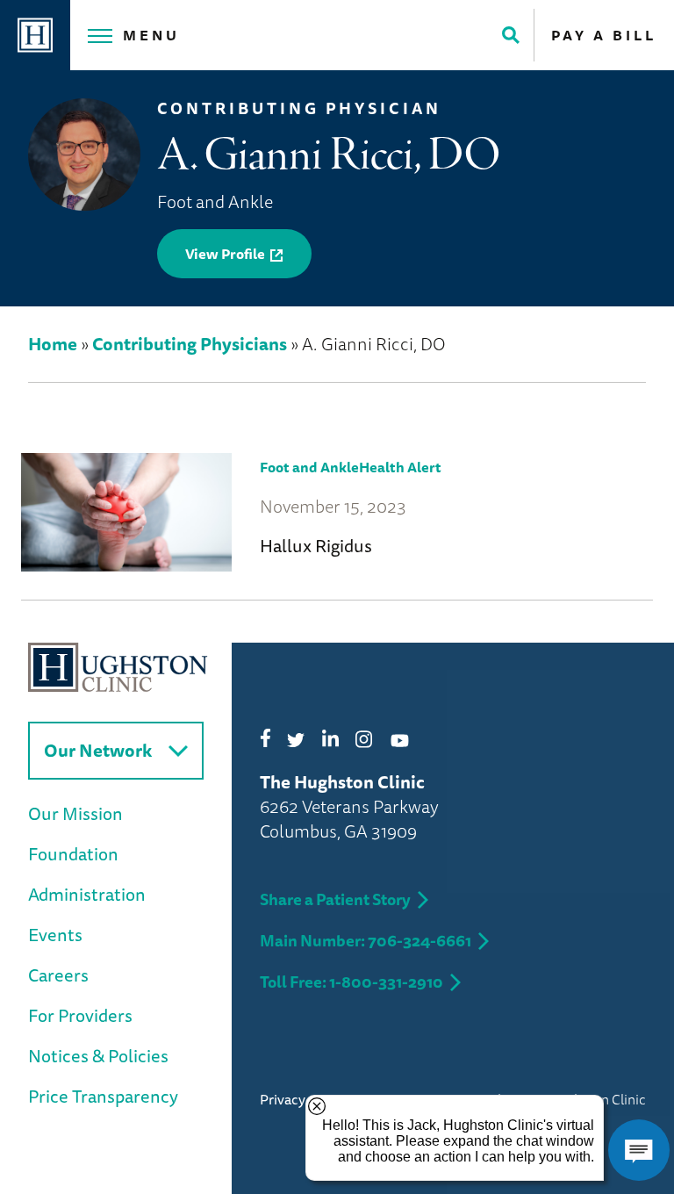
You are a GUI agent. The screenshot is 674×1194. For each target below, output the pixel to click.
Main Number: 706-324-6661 (365, 940)
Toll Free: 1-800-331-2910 (351, 981)
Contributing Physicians (189, 343)
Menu (151, 35)
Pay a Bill (603, 35)
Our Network (98, 750)
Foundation (73, 853)
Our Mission (75, 813)
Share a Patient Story (335, 899)
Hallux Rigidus (316, 545)
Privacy (282, 1099)
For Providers (80, 1015)
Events (55, 934)
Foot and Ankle (309, 467)
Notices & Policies (98, 1055)
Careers (58, 975)
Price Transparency (103, 1096)
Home (52, 343)
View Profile (225, 253)
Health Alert (400, 467)
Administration (87, 894)
